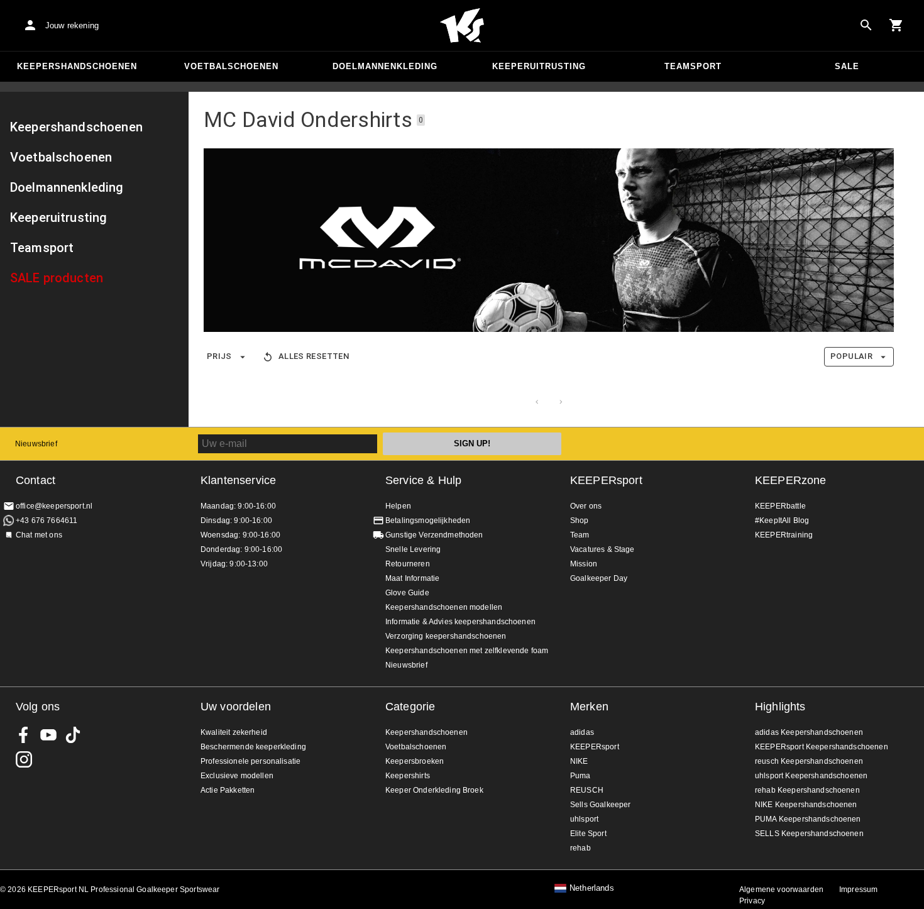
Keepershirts (407, 775)
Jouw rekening (72, 25)
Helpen (398, 506)
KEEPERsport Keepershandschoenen (821, 746)
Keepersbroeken (414, 761)
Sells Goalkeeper (600, 804)
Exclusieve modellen (237, 775)
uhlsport (584, 819)
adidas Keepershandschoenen (809, 732)
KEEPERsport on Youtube (48, 735)
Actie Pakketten (228, 790)
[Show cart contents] (896, 25)
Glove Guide (407, 592)
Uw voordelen (236, 706)
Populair (851, 356)
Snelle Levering (413, 549)
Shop (579, 520)
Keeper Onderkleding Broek (434, 790)
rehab (580, 848)
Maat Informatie (412, 578)
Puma (580, 775)
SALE (847, 66)
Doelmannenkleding (385, 66)
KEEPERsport (606, 480)
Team (580, 535)
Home (462, 25)
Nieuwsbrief (36, 443)
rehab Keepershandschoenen (807, 790)
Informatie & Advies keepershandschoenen (460, 621)
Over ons (586, 506)
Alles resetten (313, 356)
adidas (582, 732)
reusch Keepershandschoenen (809, 761)
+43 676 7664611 (46, 520)
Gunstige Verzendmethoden (434, 535)
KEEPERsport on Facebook (24, 735)
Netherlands (591, 888)
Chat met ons (39, 535)
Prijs (219, 356)
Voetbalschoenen (231, 66)
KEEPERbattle (780, 506)
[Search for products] (866, 25)
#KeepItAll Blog (782, 520)
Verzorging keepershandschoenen (446, 636)
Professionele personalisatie (250, 761)
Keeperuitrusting (539, 66)
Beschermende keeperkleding (253, 746)
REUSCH (586, 790)
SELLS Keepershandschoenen (809, 833)
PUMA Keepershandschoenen (808, 819)
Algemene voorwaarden (781, 889)
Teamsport (693, 66)
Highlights (780, 706)
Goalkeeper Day (598, 578)
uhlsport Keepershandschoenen (811, 775)
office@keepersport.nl (54, 506)
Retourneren (407, 563)
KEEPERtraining (784, 535)
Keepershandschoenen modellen (443, 607)
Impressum (858, 889)
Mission (583, 563)
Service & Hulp (423, 480)
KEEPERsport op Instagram (24, 759)
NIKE (579, 761)
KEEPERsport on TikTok (73, 735)
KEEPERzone (791, 480)
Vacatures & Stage (602, 549)
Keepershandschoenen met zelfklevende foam (466, 650)
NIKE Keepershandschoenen (806, 804)
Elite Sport (588, 833)
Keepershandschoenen (77, 66)
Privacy (752, 900)
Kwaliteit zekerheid (234, 732)
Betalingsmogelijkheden (427, 520)
